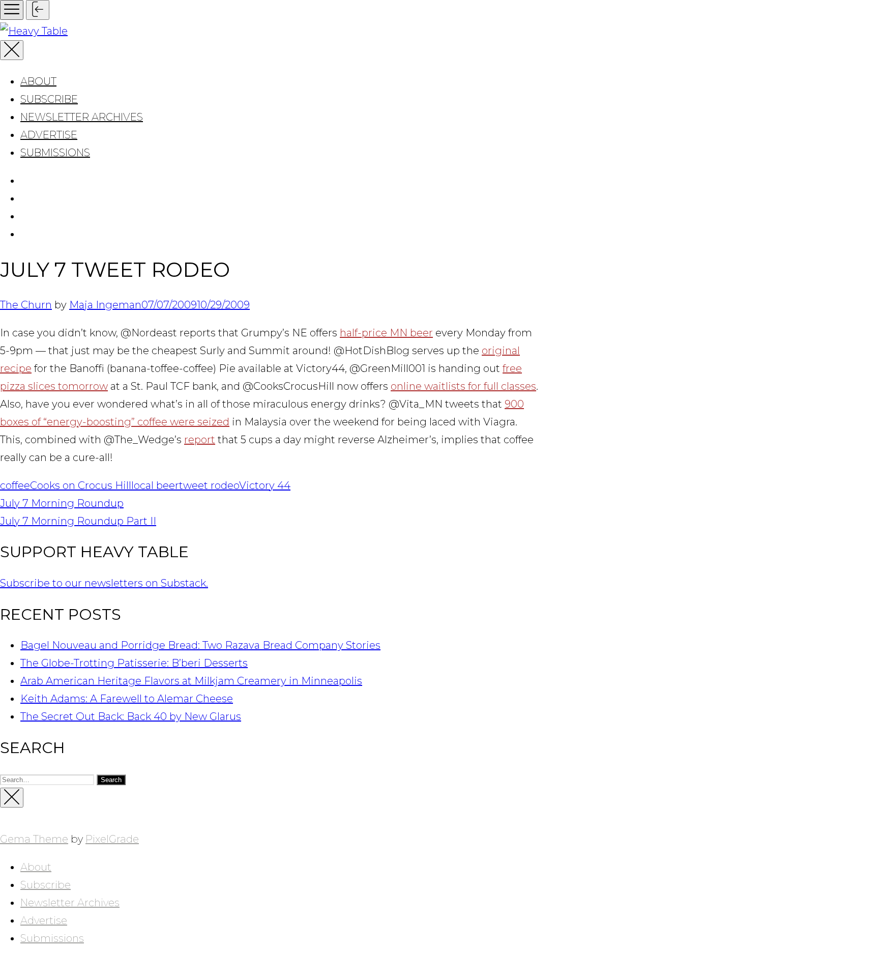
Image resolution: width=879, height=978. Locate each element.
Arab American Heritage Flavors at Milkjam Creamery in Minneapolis (191, 681)
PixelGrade (112, 839)
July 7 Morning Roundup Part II (78, 521)
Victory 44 (264, 485)
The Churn (26, 305)
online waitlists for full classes (463, 386)
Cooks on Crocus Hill (80, 485)
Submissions (55, 153)
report (199, 440)
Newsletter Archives (81, 117)
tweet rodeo (209, 485)
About (38, 81)
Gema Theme (34, 839)
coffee (15, 485)
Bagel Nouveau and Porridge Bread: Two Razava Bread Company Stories (200, 645)
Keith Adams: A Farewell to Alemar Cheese (126, 699)
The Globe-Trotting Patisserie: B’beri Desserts (134, 663)
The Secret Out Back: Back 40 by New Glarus (130, 716)
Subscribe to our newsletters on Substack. (104, 583)
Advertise (48, 135)
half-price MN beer (386, 333)
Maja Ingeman (105, 305)
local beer (155, 485)
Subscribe (49, 99)
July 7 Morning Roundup (62, 503)
